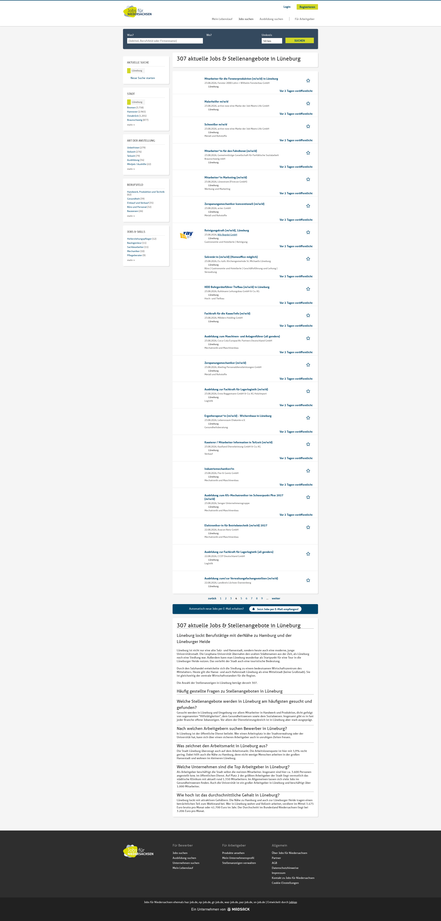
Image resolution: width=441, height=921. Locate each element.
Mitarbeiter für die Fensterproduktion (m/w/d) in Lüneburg (241, 78)
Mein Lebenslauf (222, 19)
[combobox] (165, 41)
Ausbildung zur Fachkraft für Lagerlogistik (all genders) (238, 552)
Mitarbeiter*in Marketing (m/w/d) (225, 177)
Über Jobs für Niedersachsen (289, 853)
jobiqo (293, 902)
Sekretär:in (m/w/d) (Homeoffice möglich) (231, 257)
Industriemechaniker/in (219, 468)
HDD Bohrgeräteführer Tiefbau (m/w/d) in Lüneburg (236, 287)
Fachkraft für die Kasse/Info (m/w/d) (227, 313)
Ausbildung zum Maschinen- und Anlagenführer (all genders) (242, 336)
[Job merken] (309, 80)
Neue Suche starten (143, 78)
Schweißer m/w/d (215, 124)
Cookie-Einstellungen (285, 883)
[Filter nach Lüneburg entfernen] (129, 102)
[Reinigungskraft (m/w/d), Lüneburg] (187, 235)
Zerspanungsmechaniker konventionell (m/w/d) (234, 204)
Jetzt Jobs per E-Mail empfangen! (278, 609)
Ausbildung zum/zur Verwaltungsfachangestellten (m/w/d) (241, 578)
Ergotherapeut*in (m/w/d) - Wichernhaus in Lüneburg (237, 415)
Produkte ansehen (233, 853)
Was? (130, 35)
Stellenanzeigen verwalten (239, 863)
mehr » (131, 124)
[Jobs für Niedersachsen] (137, 12)
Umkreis (267, 35)
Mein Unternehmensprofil (238, 858)
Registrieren (307, 7)
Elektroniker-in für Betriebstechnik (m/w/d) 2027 (235, 525)
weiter (276, 598)
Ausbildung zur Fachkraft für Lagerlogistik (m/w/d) (236, 389)
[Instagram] (131, 867)
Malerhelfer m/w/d (216, 101)
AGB (274, 863)
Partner (276, 858)
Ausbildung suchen (271, 19)
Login (287, 6)
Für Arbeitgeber (305, 19)
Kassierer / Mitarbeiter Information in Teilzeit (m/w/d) (238, 442)
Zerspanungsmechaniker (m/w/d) (225, 363)
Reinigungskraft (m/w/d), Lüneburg (226, 230)
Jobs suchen (246, 19)
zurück (212, 598)
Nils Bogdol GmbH (227, 234)
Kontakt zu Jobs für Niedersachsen (293, 878)
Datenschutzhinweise (285, 868)
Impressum (278, 873)
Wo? (209, 35)
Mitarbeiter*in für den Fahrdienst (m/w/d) (230, 151)
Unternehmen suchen (186, 863)
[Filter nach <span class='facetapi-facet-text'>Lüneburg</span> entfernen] (129, 70)
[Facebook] (126, 867)
